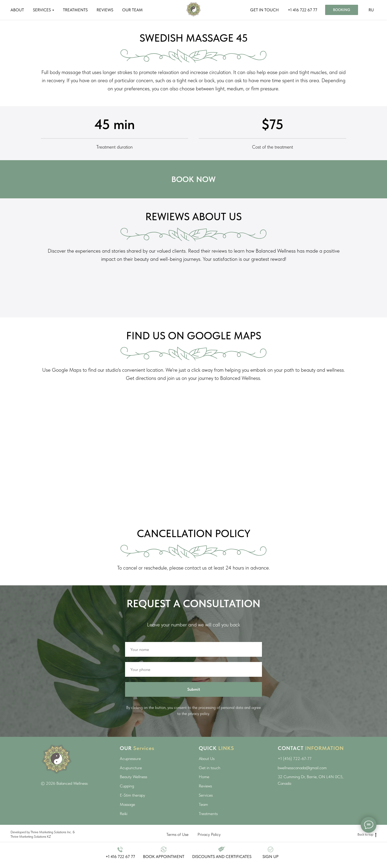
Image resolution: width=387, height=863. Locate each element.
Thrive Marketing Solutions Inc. (51, 832)
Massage (127, 804)
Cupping (127, 785)
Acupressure (130, 758)
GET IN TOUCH (264, 9)
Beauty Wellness (133, 776)
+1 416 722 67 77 (302, 9)
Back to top (365, 834)
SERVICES (42, 9)
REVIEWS (105, 9)
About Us (207, 758)
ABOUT (17, 9)
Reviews (205, 785)
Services (206, 795)
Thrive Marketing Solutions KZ (31, 837)
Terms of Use (177, 834)
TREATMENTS (75, 9)
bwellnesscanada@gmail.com (302, 767)
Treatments (208, 813)
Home (204, 776)
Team (203, 804)
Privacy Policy (209, 834)
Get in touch (209, 767)
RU (371, 9)
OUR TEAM (132, 9)
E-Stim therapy (132, 795)
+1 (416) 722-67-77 (294, 758)
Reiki (123, 813)
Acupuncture (131, 767)
